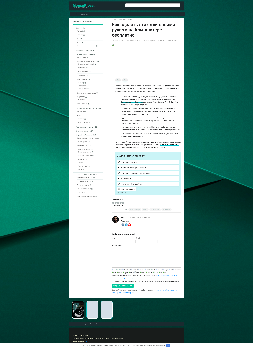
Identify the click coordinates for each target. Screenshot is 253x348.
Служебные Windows (84, 135)
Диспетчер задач (82, 142)
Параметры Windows (84, 54)
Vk (76, 14)
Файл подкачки (83, 88)
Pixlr (145, 209)
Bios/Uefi (80, 35)
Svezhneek (84, 14)
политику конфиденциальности (129, 278)
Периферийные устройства (86, 108)
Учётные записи (82, 104)
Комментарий (117, 246)
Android (79, 31)
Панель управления (83, 149)
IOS (78, 38)
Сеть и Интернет (82, 79)
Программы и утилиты (157, 40)
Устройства (81, 97)
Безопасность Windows (85, 64)
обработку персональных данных (166, 275)
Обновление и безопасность (86, 61)
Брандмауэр (82, 67)
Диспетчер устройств (84, 152)
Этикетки (167, 209)
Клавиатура (81, 111)
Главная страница (80, 324)
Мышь (79, 115)
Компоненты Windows (85, 155)
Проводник (80, 159)
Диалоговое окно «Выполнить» (87, 138)
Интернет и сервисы (84, 50)
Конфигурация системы (85, 177)
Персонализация (82, 72)
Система (80, 83)
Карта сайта (94, 324)
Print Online (155, 209)
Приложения (81, 75)
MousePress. (84, 5)
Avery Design (135, 209)
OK (168, 345)
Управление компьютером (86, 196)
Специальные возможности (86, 93)
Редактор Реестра (83, 185)
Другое (78, 28)
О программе (82, 85)
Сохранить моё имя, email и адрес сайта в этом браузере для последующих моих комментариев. (147, 281)
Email (137, 238)
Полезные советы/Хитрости (86, 46)
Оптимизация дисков (84, 181)
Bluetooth (81, 99)
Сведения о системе (84, 189)
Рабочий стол (82, 166)
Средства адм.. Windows (85, 174)
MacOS (79, 42)
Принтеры (80, 119)
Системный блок (82, 122)
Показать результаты (126, 189)
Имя (113, 238)
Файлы (80, 169)
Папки (80, 162)
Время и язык (81, 57)
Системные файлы (83, 131)
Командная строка (83, 145)
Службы (80, 192)
